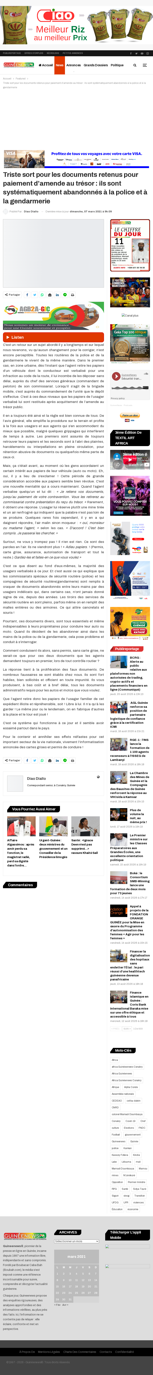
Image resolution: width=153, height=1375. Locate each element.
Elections (129, 1128)
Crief (142, 1121)
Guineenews (118, 1141)
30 (63, 1299)
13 (89, 1280)
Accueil (47, 65)
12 (83, 1280)
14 (95, 1280)
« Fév (57, 1305)
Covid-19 (130, 1121)
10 (70, 1280)
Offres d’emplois (34, 53)
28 (95, 1293)
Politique (117, 65)
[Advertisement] (76, 119)
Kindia (136, 1155)
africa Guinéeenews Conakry (127, 1066)
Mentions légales (49, 1351)
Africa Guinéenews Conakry (126, 1080)
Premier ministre (136, 1182)
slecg (126, 1195)
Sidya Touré (139, 1189)
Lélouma (126, 1161)
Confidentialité (124, 1351)
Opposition (117, 1182)
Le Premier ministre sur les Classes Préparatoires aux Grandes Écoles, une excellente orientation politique (129, 848)
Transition (139, 1195)
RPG (114, 1189)
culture (115, 1128)
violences (138, 1202)
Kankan (128, 1148)
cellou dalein (133, 1100)
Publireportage (12, 53)
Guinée (134, 1141)
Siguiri (115, 1195)
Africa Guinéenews (122, 1073)
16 (63, 1286)
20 (89, 1286)
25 (76, 1293)
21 (95, 1286)
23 (63, 1293)
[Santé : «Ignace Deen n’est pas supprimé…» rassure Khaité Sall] (85, 826)
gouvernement (132, 1134)
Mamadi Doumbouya (123, 1168)
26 (83, 1293)
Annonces (73, 65)
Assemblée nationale (123, 1094)
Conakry (116, 1121)
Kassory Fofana (120, 1155)
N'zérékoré (129, 1175)
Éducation (117, 1209)
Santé (125, 1189)
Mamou (143, 1168)
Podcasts (128, 405)
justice (115, 1148)
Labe (114, 1161)
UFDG (115, 1202)
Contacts (106, 1351)
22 (57, 1293)
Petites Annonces (73, 53)
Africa (115, 1060)
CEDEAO (117, 1100)
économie (133, 1209)
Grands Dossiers (96, 65)
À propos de (27, 1351)
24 (70, 1293)
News (60, 65)
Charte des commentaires (79, 1351)
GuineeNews (116, 405)
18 (76, 1286)
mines (115, 1175)
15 (57, 1286)
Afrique (115, 1087)
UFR (126, 1202)
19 (83, 1286)
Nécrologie (53, 53)
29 (57, 1299)
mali (138, 1161)
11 (76, 1280)
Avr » (65, 1305)
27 (89, 1293)
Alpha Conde (131, 1087)
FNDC (142, 1128)
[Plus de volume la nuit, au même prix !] (118, 814)
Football (116, 1134)
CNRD (115, 1107)
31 (70, 1299)
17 (70, 1286)
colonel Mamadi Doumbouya (127, 1114)
